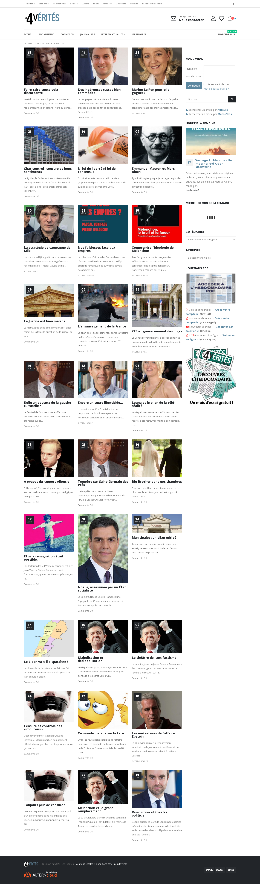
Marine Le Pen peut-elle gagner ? (150, 91)
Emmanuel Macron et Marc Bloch (153, 170)
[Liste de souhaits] (221, 18)
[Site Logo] (41, 18)
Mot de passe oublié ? (216, 88)
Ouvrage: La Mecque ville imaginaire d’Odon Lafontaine (213, 163)
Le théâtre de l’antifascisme (154, 657)
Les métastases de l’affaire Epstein (153, 734)
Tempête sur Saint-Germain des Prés (103, 483)
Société (74, 3)
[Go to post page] (211, 141)
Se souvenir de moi (218, 84)
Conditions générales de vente (111, 863)
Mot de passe (193, 76)
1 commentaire (139, 113)
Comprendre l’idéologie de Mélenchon (153, 249)
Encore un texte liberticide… (100, 402)
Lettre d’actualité (112, 34)
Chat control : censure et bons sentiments (48, 170)
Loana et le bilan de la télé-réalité (153, 404)
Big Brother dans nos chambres (157, 481)
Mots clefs (121, 3)
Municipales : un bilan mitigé (154, 537)
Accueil (28, 34)
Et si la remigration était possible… (43, 557)
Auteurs (134, 3)
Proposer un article (152, 3)
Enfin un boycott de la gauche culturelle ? (47, 404)
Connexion (67, 34)
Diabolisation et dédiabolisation (90, 659)
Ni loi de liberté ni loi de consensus (97, 170)
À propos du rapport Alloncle (46, 481)
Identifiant (191, 68)
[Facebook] (233, 3)
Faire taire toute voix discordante (41, 91)
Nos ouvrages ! (227, 33)
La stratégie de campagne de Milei (47, 249)
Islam (96, 3)
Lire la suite (192, 190)
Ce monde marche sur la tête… (102, 733)
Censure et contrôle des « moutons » (43, 727)
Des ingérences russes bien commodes (99, 91)
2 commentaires (140, 761)
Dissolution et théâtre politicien (149, 813)
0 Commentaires (86, 275)
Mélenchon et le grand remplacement (96, 809)
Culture (85, 3)
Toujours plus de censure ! (44, 805)
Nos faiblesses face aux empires (96, 249)
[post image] (49, 66)
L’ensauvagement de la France (102, 326)
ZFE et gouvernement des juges (157, 331)
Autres (106, 3)
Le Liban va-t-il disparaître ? (46, 662)
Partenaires (138, 34)
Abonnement (46, 34)
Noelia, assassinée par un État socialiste (102, 588)
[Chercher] (232, 99)
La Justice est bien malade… (46, 321)
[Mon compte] (213, 18)
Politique (30, 3)
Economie (44, 3)
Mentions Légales (84, 863)
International (59, 3)
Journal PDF (87, 34)
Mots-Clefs (225, 114)
